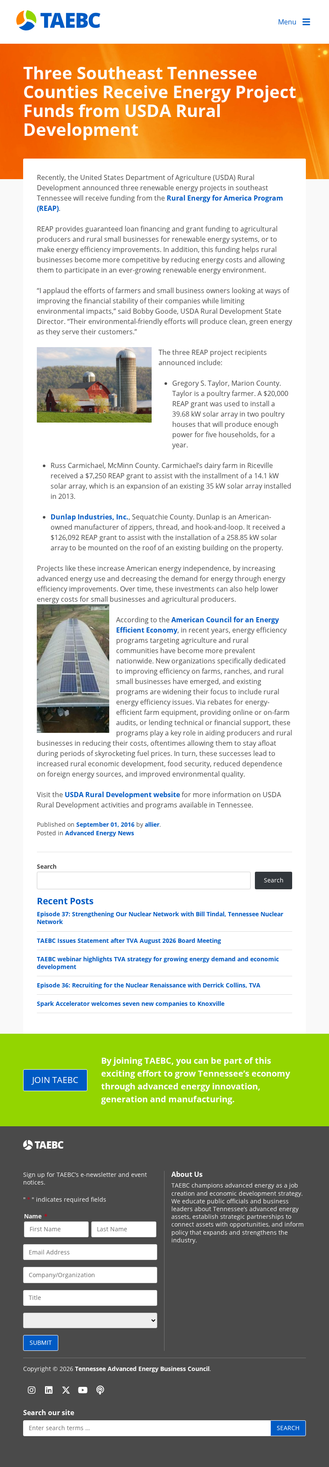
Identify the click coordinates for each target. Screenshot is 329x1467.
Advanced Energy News (99, 833)
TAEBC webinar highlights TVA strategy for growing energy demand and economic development (158, 963)
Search (47, 866)
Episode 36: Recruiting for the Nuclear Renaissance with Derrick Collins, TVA (148, 985)
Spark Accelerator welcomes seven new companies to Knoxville (130, 1003)
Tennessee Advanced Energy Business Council (142, 1369)
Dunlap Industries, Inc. (90, 517)
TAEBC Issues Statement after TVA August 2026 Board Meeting (129, 940)
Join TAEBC (55, 1080)
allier (152, 824)
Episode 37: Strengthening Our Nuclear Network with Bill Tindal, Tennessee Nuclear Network (160, 918)
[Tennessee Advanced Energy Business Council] (59, 24)
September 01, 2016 (105, 824)
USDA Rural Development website (122, 794)
